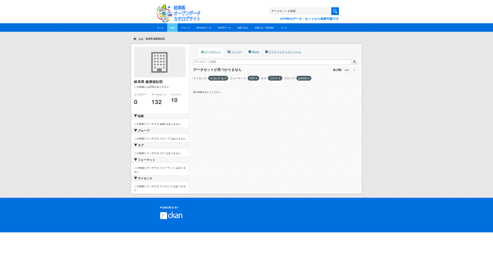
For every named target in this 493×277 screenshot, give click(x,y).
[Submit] (354, 61)
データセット (212, 51)
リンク (284, 27)
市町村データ (224, 27)
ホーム (160, 27)
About (255, 51)
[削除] (225, 78)
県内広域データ (203, 27)
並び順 (337, 70)
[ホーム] (134, 38)
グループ (185, 27)
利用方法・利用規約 (264, 27)
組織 (172, 27)
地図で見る (242, 27)
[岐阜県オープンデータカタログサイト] (177, 7)
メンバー (236, 51)
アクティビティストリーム (284, 51)
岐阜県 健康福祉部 (155, 38)
